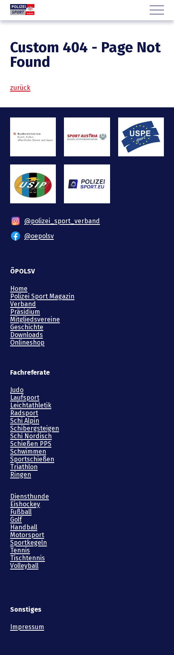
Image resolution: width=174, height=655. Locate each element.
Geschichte (26, 327)
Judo (16, 390)
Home (19, 288)
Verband (23, 304)
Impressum (27, 627)
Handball (23, 527)
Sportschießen (32, 459)
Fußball (21, 512)
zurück (20, 88)
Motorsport (27, 535)
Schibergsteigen (34, 428)
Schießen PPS (30, 444)
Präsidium (25, 312)
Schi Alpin (24, 421)
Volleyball (24, 566)
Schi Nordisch (31, 436)
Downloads (26, 335)
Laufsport (24, 397)
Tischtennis (27, 558)
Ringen (20, 474)
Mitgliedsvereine (35, 319)
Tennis (20, 550)
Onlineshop (27, 342)
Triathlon (24, 467)
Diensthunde (29, 496)
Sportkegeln (28, 542)
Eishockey (25, 504)
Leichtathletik (30, 405)
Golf (16, 519)
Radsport (24, 413)
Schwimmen (28, 451)
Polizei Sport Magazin (42, 296)
